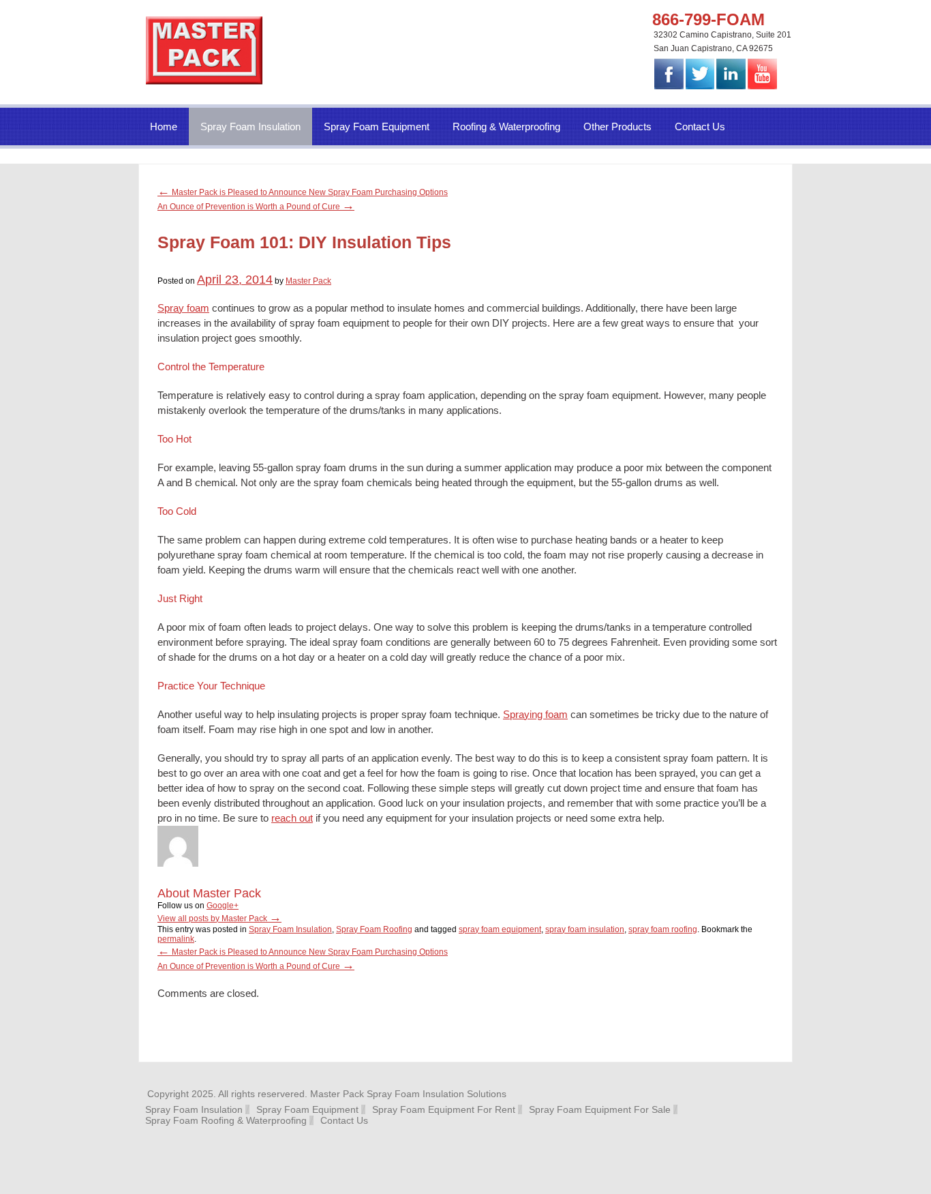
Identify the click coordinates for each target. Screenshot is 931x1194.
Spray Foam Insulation (250, 126)
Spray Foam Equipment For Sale (600, 1109)
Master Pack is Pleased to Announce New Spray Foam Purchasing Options (302, 192)
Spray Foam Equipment (376, 126)
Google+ (223, 905)
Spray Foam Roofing (374, 929)
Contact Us (700, 126)
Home (163, 126)
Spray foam (183, 308)
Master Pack (308, 281)
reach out (292, 818)
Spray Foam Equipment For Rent (443, 1109)
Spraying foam (535, 714)
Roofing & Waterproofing (506, 126)
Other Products (617, 126)
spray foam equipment (500, 929)
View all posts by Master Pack (219, 918)
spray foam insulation (584, 929)
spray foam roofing (662, 929)
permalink (175, 939)
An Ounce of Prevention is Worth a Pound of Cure (255, 206)
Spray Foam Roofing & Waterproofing (226, 1120)
